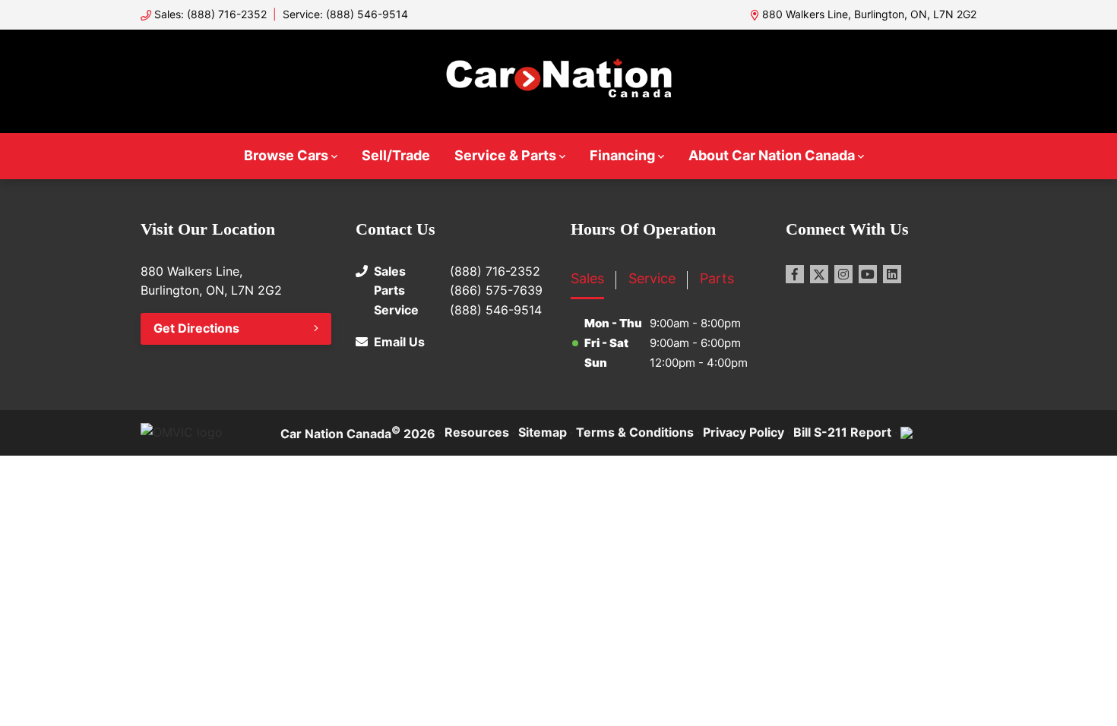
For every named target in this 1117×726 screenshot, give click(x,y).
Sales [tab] (587, 278)
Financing (622, 155)
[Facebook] (795, 274)
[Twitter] (819, 274)
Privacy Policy (743, 432)
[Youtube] (868, 274)
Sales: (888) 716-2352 (210, 14)
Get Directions (196, 328)
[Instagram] (843, 274)
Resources (477, 432)
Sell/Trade (396, 155)
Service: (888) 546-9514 (345, 14)
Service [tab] (652, 278)
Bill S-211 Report (842, 432)
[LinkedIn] (892, 274)
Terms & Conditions (635, 432)
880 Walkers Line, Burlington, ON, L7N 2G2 (869, 14)
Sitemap (542, 432)
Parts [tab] (717, 278)
